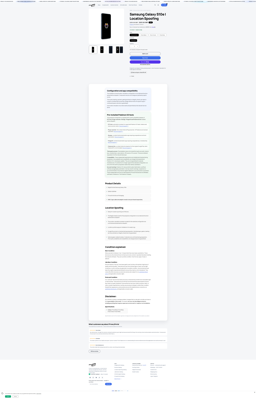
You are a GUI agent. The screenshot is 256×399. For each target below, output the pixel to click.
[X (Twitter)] (102, 377)
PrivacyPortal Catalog (119, 376)
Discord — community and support (158, 365)
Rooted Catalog (118, 367)
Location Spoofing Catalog (120, 369)
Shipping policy (153, 371)
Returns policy (153, 374)
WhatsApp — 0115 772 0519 (156, 367)
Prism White (134, 35)
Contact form (153, 369)
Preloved (133, 40)
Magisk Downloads (136, 369)
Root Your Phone (133, 5)
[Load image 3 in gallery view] (111, 50)
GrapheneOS (105, 5)
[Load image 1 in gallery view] (93, 50)
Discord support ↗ (123, 126)
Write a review (94, 351)
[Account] (158, 5)
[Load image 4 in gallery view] (119, 50)
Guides (140, 5)
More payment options (145, 64)
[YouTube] (96, 377)
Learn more (39, 393)
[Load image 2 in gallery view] (102, 50)
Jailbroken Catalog (118, 371)
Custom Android (114, 5)
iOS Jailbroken (123, 5)
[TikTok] (99, 377)
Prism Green (153, 35)
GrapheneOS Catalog (119, 365)
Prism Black (144, 35)
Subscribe (108, 384)
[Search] (155, 5)
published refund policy (111, 289)
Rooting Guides (135, 367)
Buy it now (145, 58)
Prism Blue (162, 35)
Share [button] (132, 76)
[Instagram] (93, 377)
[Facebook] (90, 377)
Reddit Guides (135, 371)
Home (131, 10)
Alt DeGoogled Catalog (119, 374)
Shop (99, 5)
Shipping (132, 24)
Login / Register (154, 376)
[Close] (254, 392)
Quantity (132, 43)
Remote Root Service (139, 365)
